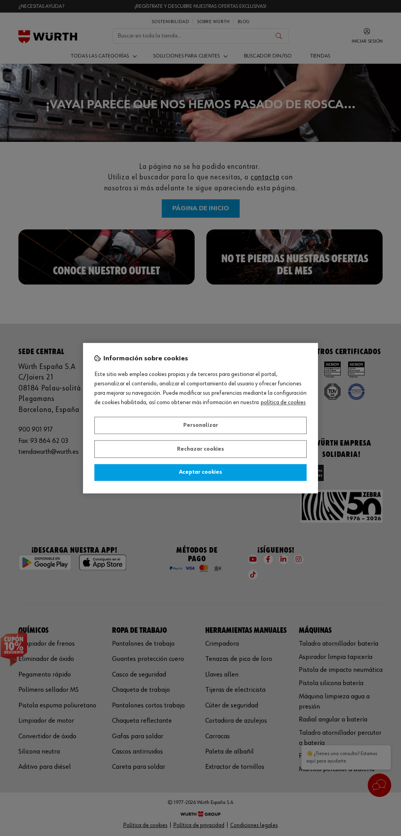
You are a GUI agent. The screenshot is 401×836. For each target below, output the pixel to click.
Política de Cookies (283, 402)
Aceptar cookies (200, 472)
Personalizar (200, 425)
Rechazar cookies (200, 449)
